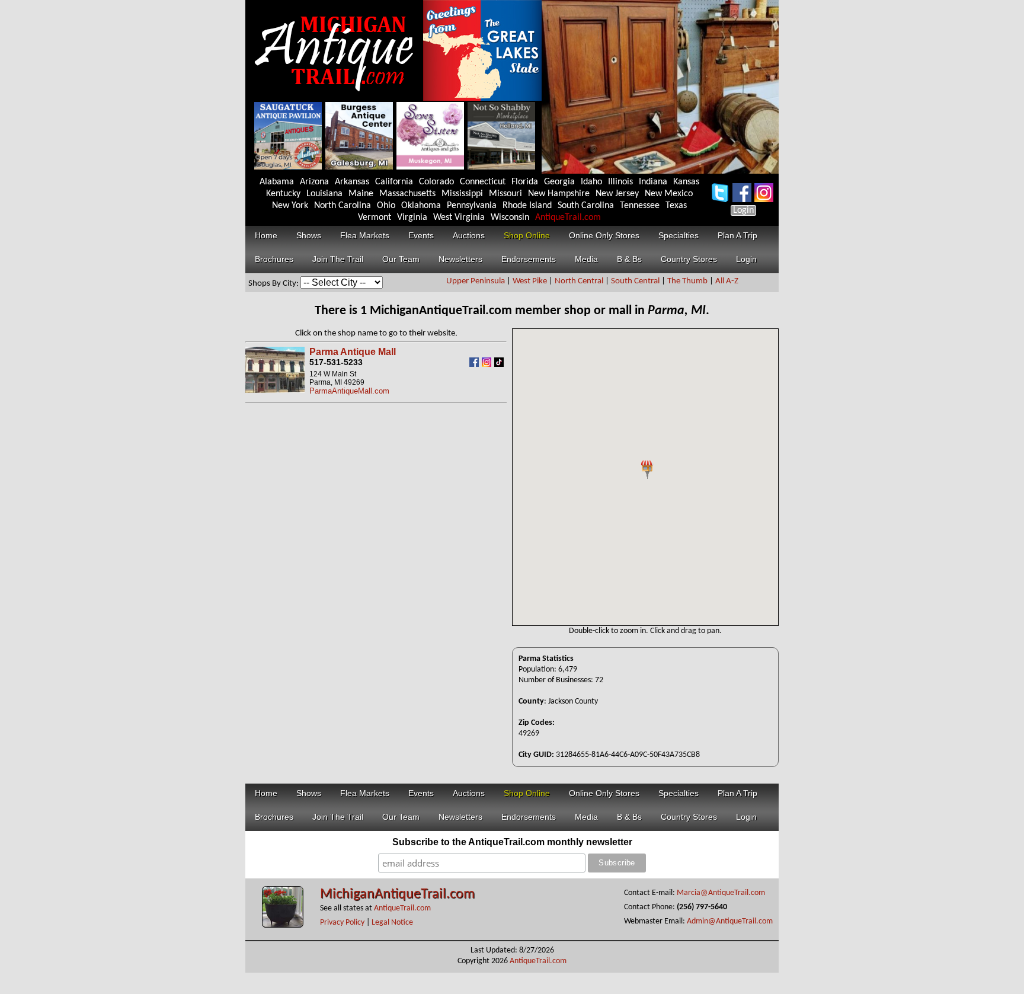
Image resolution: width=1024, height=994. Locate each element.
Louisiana (324, 194)
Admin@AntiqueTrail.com (730, 921)
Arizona (314, 182)
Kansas (686, 182)
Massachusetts (407, 194)
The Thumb (687, 281)
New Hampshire (559, 194)
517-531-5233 (336, 362)
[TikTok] (500, 364)
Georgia (559, 182)
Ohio (386, 205)
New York (290, 205)
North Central (579, 281)
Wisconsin (510, 217)
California (394, 182)
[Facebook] (475, 364)
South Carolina (586, 205)
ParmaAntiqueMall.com (349, 390)
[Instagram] (488, 364)
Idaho (591, 182)
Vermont (374, 217)
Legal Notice (392, 922)
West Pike (530, 281)
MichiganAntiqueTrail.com (397, 894)
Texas (676, 205)
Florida (524, 182)
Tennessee (640, 205)
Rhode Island (527, 205)
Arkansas (352, 182)
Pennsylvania (472, 205)
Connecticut (482, 182)
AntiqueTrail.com (568, 217)
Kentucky (283, 194)
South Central (635, 281)
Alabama (277, 182)
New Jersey (617, 194)
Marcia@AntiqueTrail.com (721, 892)
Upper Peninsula (475, 281)
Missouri (505, 194)
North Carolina (342, 205)
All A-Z (726, 281)
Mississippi (462, 194)
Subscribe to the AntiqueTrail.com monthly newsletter (512, 842)
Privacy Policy (342, 922)
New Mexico (669, 194)
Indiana (653, 182)
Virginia (412, 217)
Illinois (620, 182)
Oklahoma (421, 205)
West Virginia (459, 217)
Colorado (436, 182)
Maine (360, 194)
